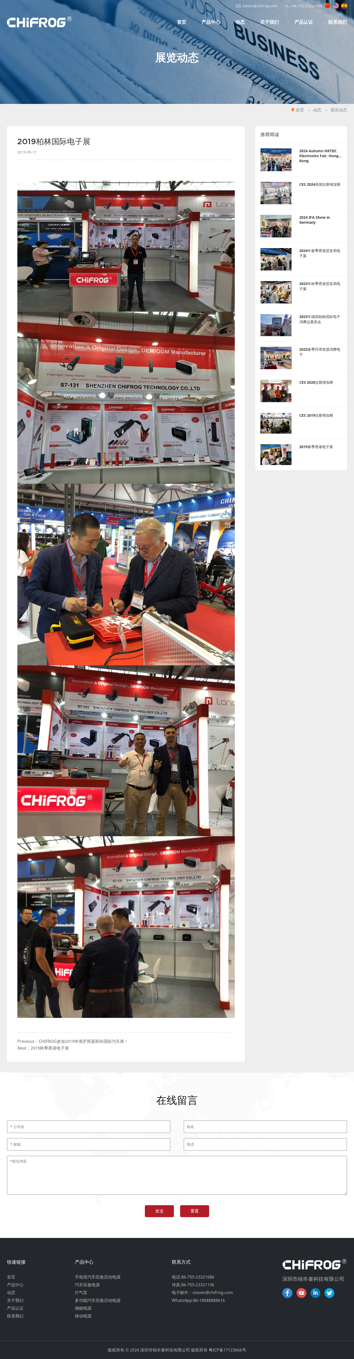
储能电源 (83, 1308)
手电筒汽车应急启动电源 (98, 1277)
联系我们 (337, 22)
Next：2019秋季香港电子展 (43, 1048)
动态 (240, 22)
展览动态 (338, 110)
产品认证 (303, 22)
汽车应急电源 (87, 1285)
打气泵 (81, 1292)
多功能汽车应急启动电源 (98, 1300)
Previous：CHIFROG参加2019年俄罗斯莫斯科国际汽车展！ (72, 1041)
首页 (181, 22)
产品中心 (211, 22)
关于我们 (269, 22)
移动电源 (83, 1316)
